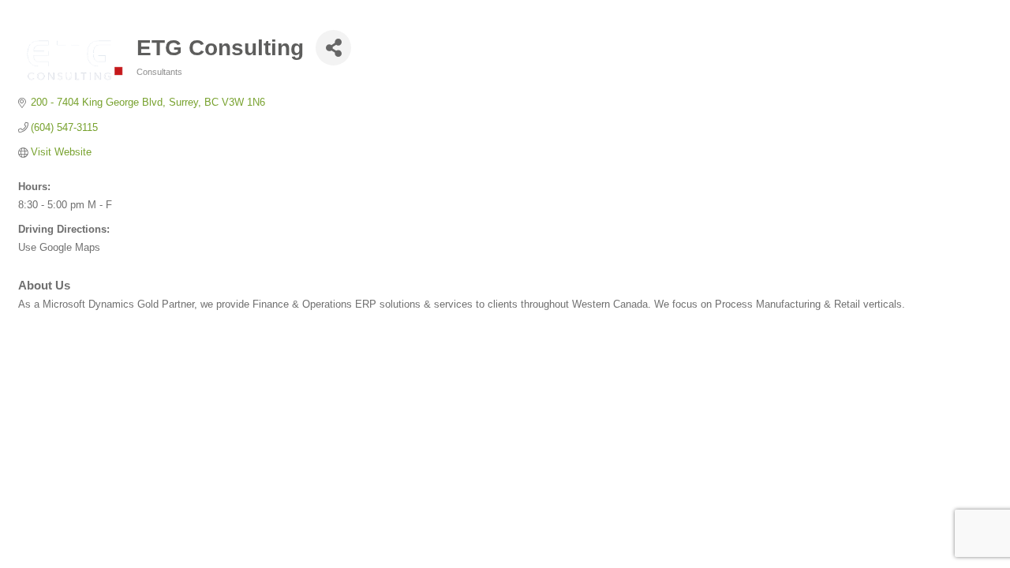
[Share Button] (333, 47)
